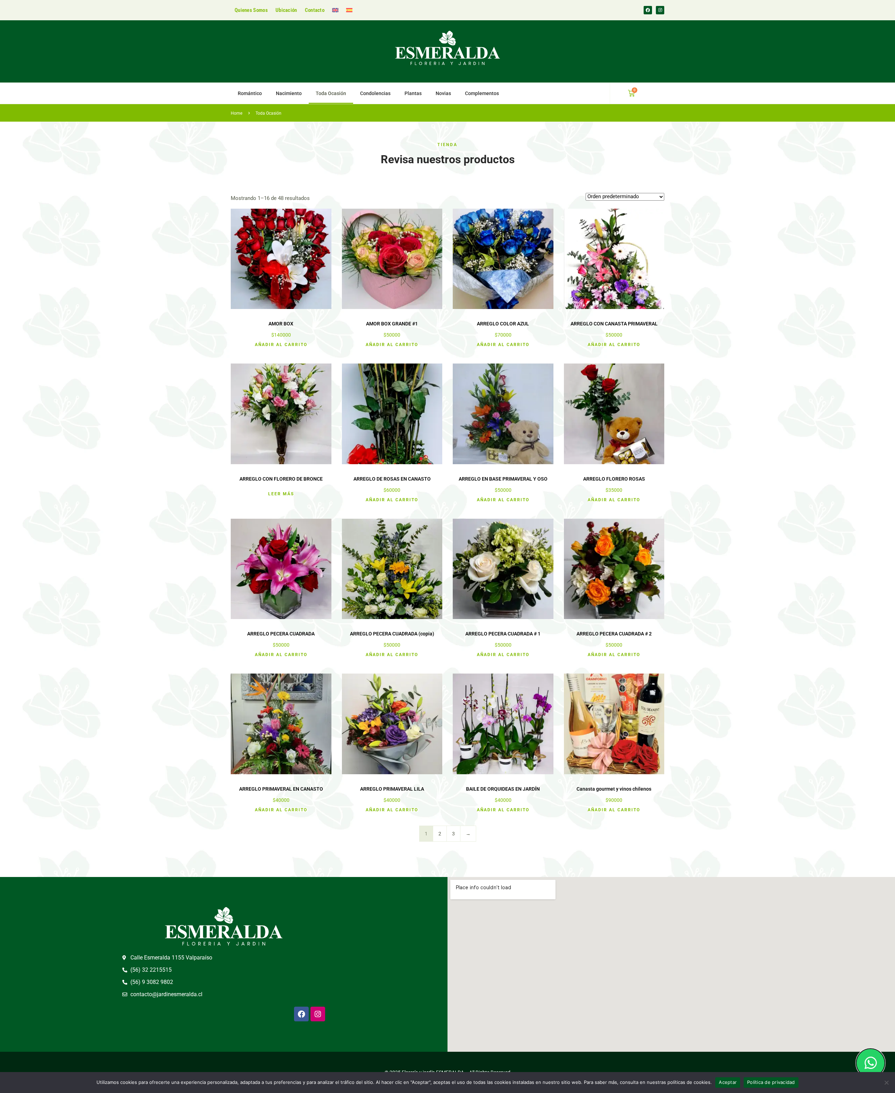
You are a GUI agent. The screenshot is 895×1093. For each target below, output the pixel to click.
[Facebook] (648, 10)
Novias (443, 93)
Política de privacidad (771, 1082)
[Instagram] (660, 10)
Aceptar (728, 1082)
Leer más (281, 494)
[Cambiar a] (335, 10)
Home (236, 113)
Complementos (482, 93)
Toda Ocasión (331, 93)
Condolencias (375, 93)
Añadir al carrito (281, 345)
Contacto (314, 10)
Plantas (413, 93)
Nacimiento (289, 93)
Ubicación (286, 10)
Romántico (250, 93)
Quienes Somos (251, 10)
